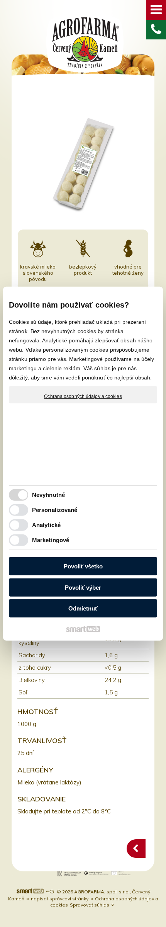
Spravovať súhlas (89, 905)
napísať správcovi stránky (59, 898)
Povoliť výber (83, 587)
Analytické (46, 525)
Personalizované (55, 510)
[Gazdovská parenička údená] (136, 848)
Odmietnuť (83, 608)
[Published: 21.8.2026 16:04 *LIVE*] (50, 892)
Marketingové (50, 540)
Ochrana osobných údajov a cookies (83, 396)
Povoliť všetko (83, 566)
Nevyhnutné (48, 495)
